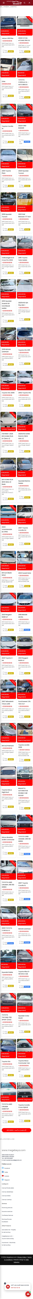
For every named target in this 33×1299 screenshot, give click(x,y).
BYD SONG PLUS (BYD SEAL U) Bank (7, 482)
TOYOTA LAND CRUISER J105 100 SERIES (24, 838)
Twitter (6, 1172)
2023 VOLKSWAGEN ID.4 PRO (7, 529)
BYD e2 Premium (8, 746)
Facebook (7, 1168)
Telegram (7, 1180)
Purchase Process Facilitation (7, 1220)
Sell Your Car (15, 1287)
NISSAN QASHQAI (24, 929)
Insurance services (7, 1211)
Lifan (3, 81)
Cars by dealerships (7, 1192)
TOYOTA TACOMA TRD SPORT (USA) (7, 1017)
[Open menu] (4, 3)
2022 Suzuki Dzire (24, 573)
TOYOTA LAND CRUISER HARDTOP (7, 1106)
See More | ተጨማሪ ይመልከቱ (16, 1130)
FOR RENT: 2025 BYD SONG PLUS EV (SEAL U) (7, 436)
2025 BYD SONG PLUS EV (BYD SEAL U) (24, 436)
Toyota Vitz (6, 1061)
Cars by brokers (6, 1195)
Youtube (6, 1176)
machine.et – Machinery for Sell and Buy (8, 1244)
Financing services (7, 1207)
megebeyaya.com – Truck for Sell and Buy (8, 1237)
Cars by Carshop (6, 1199)
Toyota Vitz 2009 (8, 393)
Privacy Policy (22, 1257)
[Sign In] (29, 3)
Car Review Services (7, 1215)
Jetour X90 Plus (7, 38)
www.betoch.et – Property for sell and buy (9, 1231)
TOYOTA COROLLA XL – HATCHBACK (23, 82)
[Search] (24, 3)
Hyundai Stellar (7, 972)
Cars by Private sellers (8, 1188)
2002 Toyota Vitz (24, 393)
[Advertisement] (16, 1281)
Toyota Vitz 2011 (24, 350)
